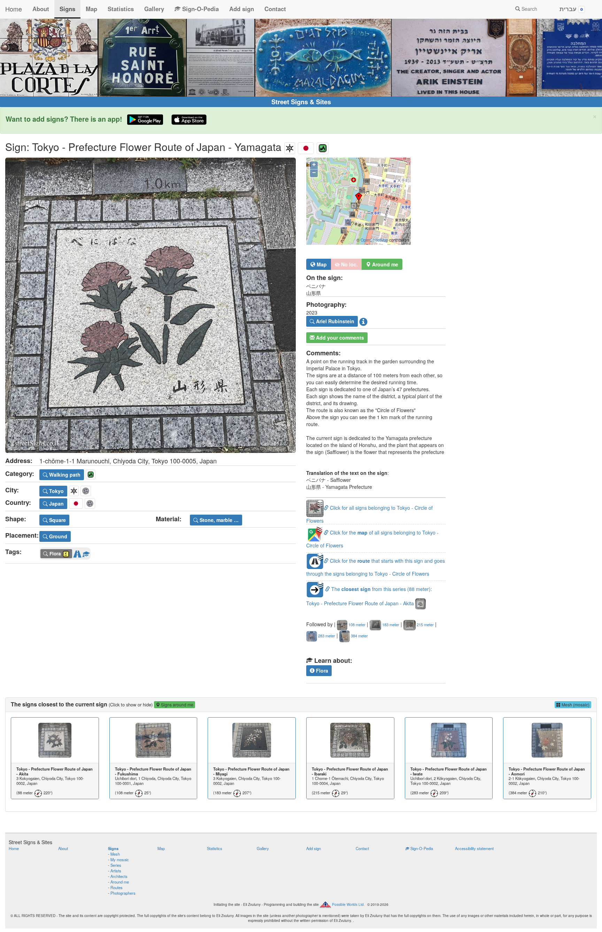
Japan (56, 503)
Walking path (64, 474)
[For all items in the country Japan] (306, 146)
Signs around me (176, 704)
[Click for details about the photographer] (363, 321)
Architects (119, 876)
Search (528, 8)
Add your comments (339, 337)
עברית (568, 9)
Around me (119, 882)
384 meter (359, 635)
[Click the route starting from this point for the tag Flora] (77, 552)
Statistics (121, 9)
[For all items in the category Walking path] (323, 146)
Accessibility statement (474, 848)
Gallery (154, 9)
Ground (57, 536)
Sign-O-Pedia (199, 9)
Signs (67, 9)
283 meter (326, 635)
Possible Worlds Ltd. (348, 904)
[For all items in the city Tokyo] (289, 146)
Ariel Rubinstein (334, 321)
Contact (275, 9)
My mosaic (119, 859)
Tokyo (56, 490)
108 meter (356, 624)
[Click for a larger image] (150, 305)
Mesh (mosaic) (575, 704)
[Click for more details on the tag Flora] (86, 552)
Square (57, 519)
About (40, 9)
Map (91, 9)
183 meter (390, 624)
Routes (116, 887)
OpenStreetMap (374, 240)
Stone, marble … (218, 519)
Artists (115, 870)
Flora (321, 670)
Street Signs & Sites (301, 101)
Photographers (123, 893)
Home (13, 8)
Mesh (115, 854)
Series (115, 865)
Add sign (241, 9)
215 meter (425, 624)
